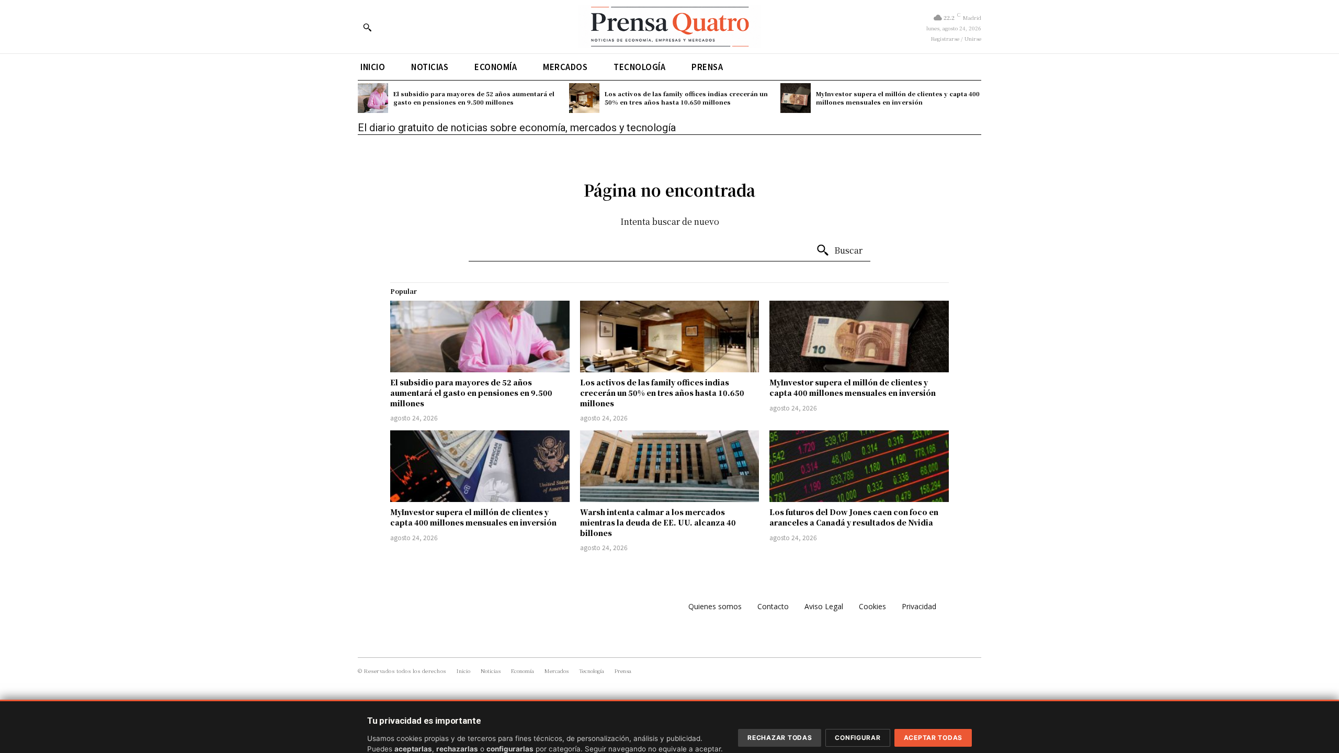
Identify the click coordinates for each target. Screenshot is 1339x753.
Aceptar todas (933, 737)
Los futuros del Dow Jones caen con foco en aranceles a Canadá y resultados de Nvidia (853, 517)
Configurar (857, 737)
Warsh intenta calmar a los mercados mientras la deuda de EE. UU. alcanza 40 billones (658, 522)
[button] (367, 27)
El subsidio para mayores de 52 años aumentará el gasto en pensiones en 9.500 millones (473, 97)
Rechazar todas (779, 737)
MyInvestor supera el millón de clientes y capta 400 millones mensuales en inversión (898, 97)
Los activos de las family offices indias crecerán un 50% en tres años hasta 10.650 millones (686, 97)
